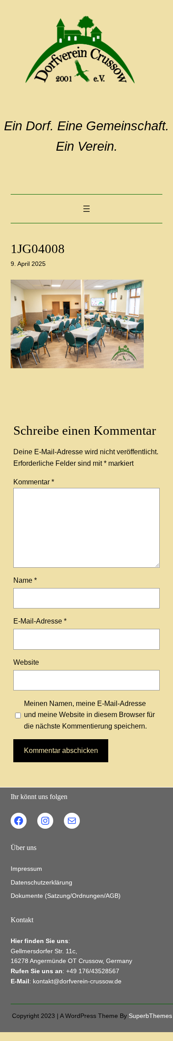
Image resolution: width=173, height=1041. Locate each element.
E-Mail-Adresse (40, 621)
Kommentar (33, 482)
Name (25, 580)
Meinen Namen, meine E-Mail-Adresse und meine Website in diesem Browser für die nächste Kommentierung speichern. (89, 714)
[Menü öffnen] (86, 208)
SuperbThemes (150, 1015)
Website (26, 662)
